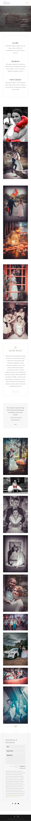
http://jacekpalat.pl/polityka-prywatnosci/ (14, 796)
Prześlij (22, 766)
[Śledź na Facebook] (12, 803)
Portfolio (24, 25)
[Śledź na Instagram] (15, 803)
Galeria (25, 19)
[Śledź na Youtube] (18, 803)
